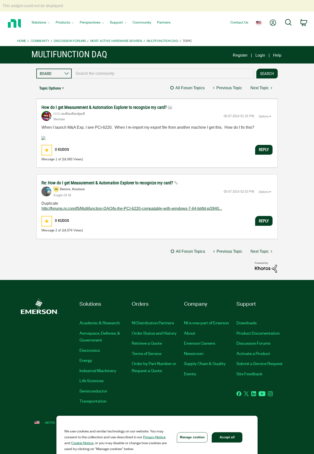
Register (240, 55)
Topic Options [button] (50, 88)
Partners (163, 22)
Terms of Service (146, 353)
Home (21, 40)
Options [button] (264, 116)
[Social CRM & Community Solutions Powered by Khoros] (266, 267)
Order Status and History (154, 333)
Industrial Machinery (97, 370)
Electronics (89, 350)
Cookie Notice (82, 442)
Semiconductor (93, 390)
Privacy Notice (154, 436)
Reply (264, 149)
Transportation (92, 401)
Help (277, 55)
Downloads (246, 322)
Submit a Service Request (259, 363)
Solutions (39, 22)
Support (116, 22)
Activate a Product (253, 353)
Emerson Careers (199, 343)
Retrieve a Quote (147, 343)
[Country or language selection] (258, 23)
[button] (47, 150)
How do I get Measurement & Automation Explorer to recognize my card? (104, 107)
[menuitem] (41, 23)
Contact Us (239, 22)
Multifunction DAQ (162, 40)
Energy (85, 360)
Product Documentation (258, 333)
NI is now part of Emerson (206, 322)
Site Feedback (249, 373)
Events (190, 373)
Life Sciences (91, 380)
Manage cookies (192, 437)
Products (63, 22)
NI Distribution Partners (153, 322)
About (189, 333)
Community (141, 22)
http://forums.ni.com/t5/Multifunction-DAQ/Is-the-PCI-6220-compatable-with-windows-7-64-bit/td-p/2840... (131, 208)
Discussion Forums (70, 40)
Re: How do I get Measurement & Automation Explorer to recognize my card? (107, 182)
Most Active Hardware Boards (116, 40)
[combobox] (163, 73)
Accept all (227, 437)
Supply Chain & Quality (205, 363)
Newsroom (193, 353)
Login (260, 55)
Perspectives (90, 22)
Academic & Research (99, 322)
